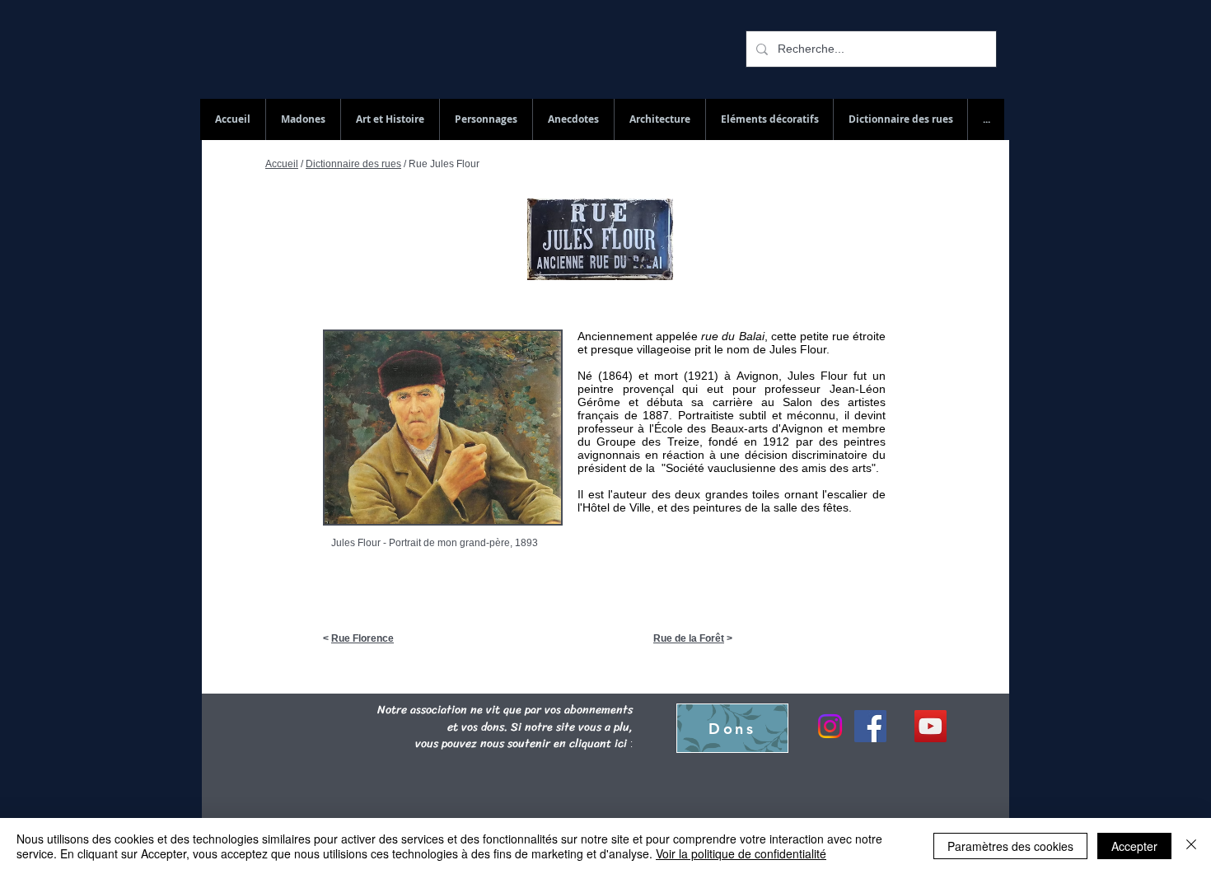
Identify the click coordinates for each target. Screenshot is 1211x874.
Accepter (1134, 846)
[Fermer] (1191, 846)
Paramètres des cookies (1010, 846)
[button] (900, 119)
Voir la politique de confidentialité (741, 853)
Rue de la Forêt (688, 638)
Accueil (281, 164)
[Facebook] (870, 726)
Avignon (757, 375)
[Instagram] (830, 726)
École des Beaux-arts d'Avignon (738, 428)
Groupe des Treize (647, 441)
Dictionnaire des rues (353, 164)
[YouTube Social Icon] (930, 726)
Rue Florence (362, 638)
